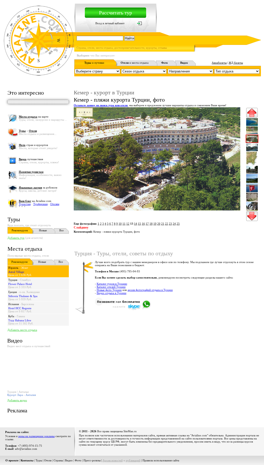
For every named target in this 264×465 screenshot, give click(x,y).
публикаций (133, 460)
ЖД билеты (236, 62)
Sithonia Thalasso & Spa (22, 296)
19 (154, 223)
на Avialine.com (35, 200)
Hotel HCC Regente (19, 308)
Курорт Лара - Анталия (21, 394)
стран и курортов (33, 144)
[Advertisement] (167, 332)
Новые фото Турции (109, 289)
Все (61, 230)
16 (143, 223)
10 (120, 223)
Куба (11, 316)
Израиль (13, 267)
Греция (12, 291)
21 (162, 223)
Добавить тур (15, 237)
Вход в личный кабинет (110, 23)
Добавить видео (17, 400)
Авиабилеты (219, 62)
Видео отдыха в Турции (111, 293)
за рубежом (38, 187)
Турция (12, 279)
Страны (58, 460)
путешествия (31, 159)
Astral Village (16, 271)
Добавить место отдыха (22, 329)
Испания (13, 304)
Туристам (25, 204)
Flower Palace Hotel (20, 283)
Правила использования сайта (161, 460)
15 (139, 223)
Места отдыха (24, 249)
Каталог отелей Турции (111, 286)
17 (147, 223)
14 (135, 223)
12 (127, 223)
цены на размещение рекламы (36, 436)
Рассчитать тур (115, 12)
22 (166, 223)
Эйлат (24, 267)
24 (174, 223)
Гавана (21, 316)
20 (158, 223)
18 (151, 223)
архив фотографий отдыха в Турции (150, 289)
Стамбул (25, 279)
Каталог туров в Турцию (112, 283)
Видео (69, 460)
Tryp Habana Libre (19, 320)
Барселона (27, 304)
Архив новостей (113, 460)
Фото (78, 460)
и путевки (94, 62)
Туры (13, 219)
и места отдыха (134, 62)
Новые (43, 230)
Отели (48, 460)
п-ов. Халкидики (29, 291)
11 (124, 223)
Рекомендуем (20, 230)
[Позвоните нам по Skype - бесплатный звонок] (123, 309)
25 (178, 223)
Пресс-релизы (92, 460)
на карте (33, 116)
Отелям (54, 204)
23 (170, 223)
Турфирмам (40, 204)
